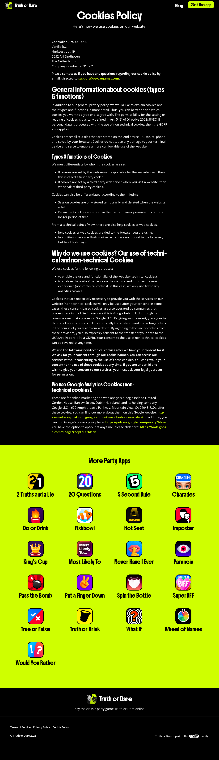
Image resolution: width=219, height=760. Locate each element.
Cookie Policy (61, 727)
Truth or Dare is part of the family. (182, 736)
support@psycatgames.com (98, 78)
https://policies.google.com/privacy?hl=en (135, 422)
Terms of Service (20, 727)
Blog (179, 5)
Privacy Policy (41, 727)
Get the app (201, 5)
